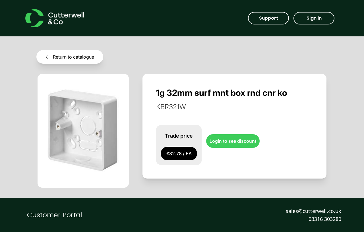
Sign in (314, 18)
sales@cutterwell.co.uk (313, 211)
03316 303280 (325, 219)
